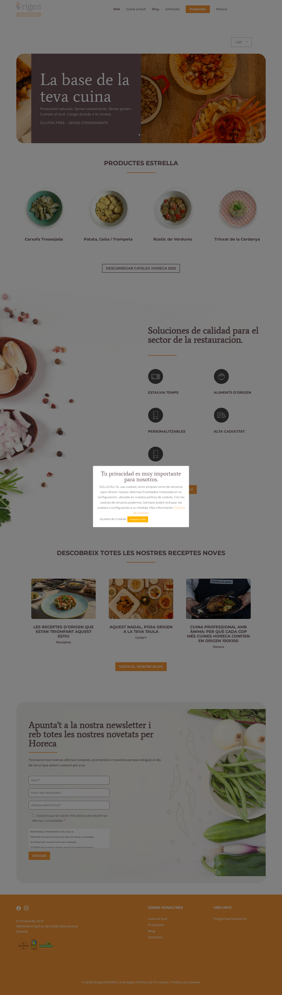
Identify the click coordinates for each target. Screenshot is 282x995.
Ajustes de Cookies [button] (113, 519)
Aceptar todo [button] (138, 519)
